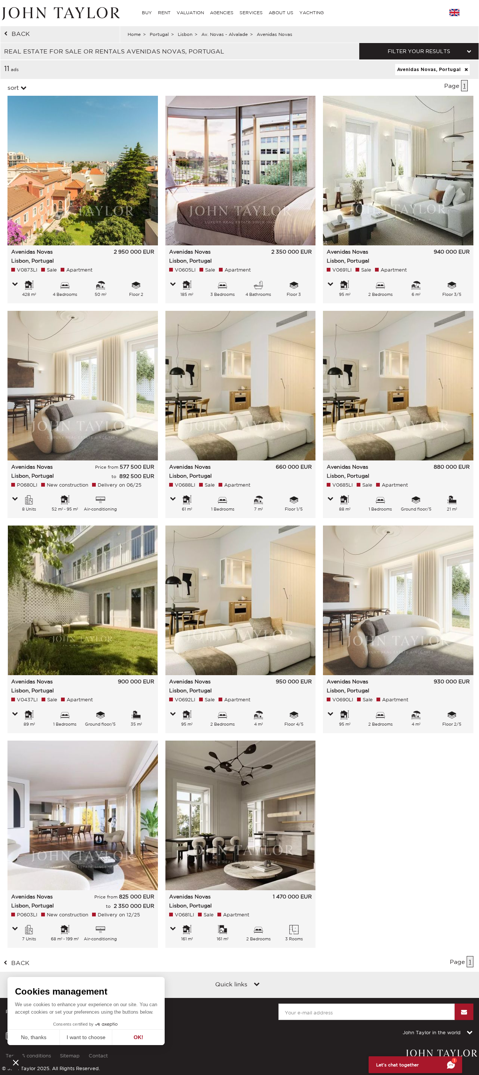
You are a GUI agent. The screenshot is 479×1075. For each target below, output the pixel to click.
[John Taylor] (60, 12)
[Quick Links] (256, 984)
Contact (98, 1056)
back (21, 33)
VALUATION (190, 12)
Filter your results (419, 51)
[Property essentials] (14, 284)
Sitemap (70, 1056)
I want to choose (86, 1037)
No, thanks (33, 1037)
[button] (16, 1062)
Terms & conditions (28, 1056)
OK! (138, 1037)
